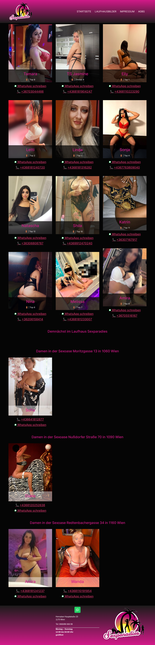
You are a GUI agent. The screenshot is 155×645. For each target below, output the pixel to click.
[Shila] (77, 205)
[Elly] (125, 53)
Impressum (127, 11)
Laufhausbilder (105, 11)
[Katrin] (125, 203)
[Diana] (30, 472)
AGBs (141, 11)
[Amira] (125, 277)
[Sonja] (125, 129)
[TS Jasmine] (77, 53)
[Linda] (77, 129)
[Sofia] (30, 387)
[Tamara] (30, 53)
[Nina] (30, 281)
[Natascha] (30, 205)
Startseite (84, 11)
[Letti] (30, 129)
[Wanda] (77, 558)
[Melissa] (77, 281)
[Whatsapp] (77, 610)
